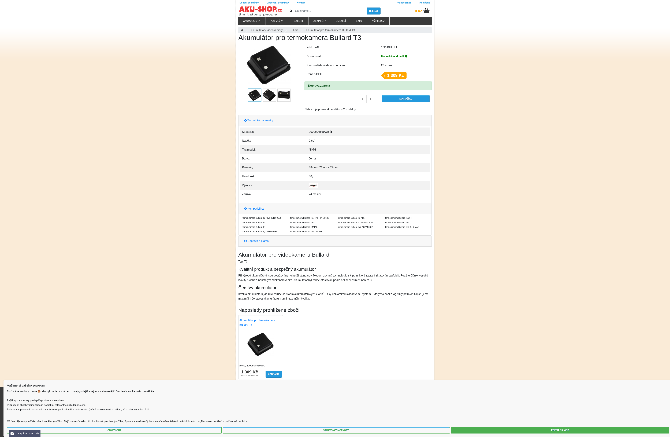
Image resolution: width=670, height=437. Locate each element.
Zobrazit (273, 374)
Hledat (373, 11)
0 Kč (418, 11)
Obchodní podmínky (278, 2)
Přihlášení (424, 2)
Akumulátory (252, 21)
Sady (359, 21)
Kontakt (301, 2)
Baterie (298, 21)
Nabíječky (277, 21)
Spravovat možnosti (336, 430)
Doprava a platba (258, 240)
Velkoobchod (404, 2)
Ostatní (341, 21)
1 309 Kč (395, 75)
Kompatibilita (255, 208)
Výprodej (378, 21)
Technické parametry (260, 120)
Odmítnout (114, 430)
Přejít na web (560, 430)
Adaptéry (319, 21)
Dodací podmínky (249, 2)
